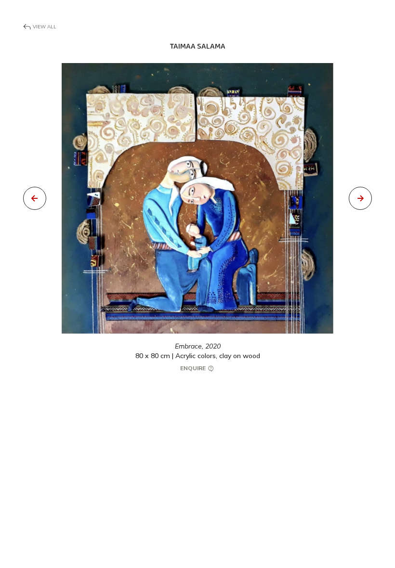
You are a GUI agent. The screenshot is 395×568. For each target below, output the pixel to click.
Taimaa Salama (197, 46)
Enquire (193, 368)
